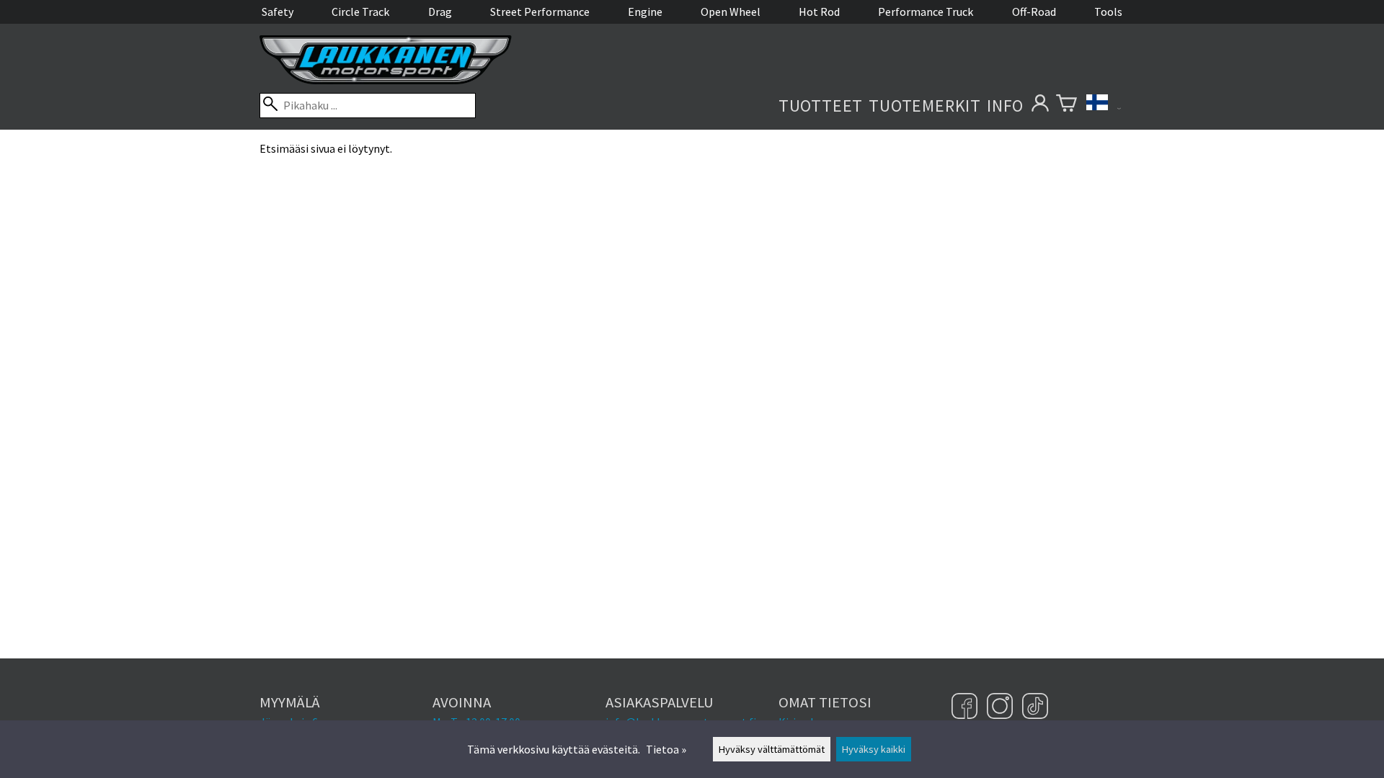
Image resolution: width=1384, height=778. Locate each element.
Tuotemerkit (925, 105)
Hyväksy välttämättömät (772, 749)
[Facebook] (966, 707)
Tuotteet (820, 105)
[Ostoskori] (1066, 105)
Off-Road (1034, 11)
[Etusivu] (386, 80)
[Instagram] (1001, 707)
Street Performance (540, 11)
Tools (1108, 11)
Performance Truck (925, 11)
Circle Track (360, 11)
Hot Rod (819, 11)
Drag (440, 11)
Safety (277, 11)
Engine (645, 11)
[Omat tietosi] (1039, 105)
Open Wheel (730, 11)
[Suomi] (1103, 105)
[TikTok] (1035, 707)
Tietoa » (666, 749)
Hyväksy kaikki (873, 749)
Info (1005, 105)
